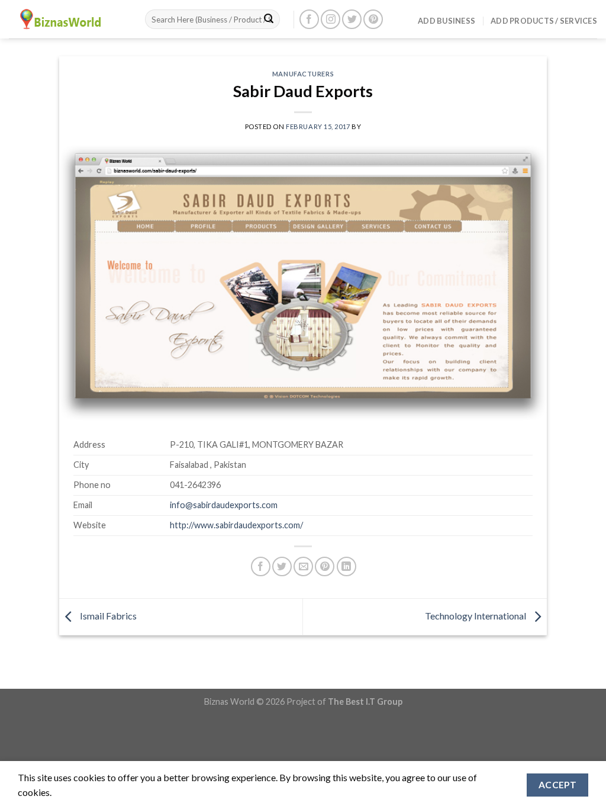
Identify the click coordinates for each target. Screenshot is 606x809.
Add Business (446, 20)
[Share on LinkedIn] (346, 566)
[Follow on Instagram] (330, 19)
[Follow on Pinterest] (373, 19)
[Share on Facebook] (260, 566)
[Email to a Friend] (303, 566)
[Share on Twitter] (282, 566)
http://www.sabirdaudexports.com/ (236, 525)
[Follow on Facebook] (309, 19)
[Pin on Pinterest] (324, 566)
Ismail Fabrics (107, 615)
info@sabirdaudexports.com (224, 505)
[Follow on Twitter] (352, 19)
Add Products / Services (544, 20)
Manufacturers (303, 74)
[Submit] (269, 19)
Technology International (476, 615)
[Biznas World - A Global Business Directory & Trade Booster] (68, 19)
